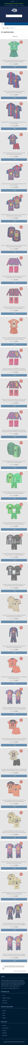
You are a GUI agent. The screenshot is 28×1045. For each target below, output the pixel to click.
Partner (4, 1013)
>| (3, 968)
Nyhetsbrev (4, 1035)
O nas (3, 995)
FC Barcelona (12, 28)
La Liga (7, 28)
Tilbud (3, 1015)
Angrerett (4, 1030)
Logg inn (12, 1)
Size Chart (4, 1000)
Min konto (6, 5)
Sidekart (4, 1018)
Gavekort (4, 1010)
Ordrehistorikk (5, 1028)
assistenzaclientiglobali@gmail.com (11, 988)
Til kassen (22, 5)
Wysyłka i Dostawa (6, 998)
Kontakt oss (4, 1002)
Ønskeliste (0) (11, 5)
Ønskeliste (4, 1033)
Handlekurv (17, 5)
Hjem (4, 28)
